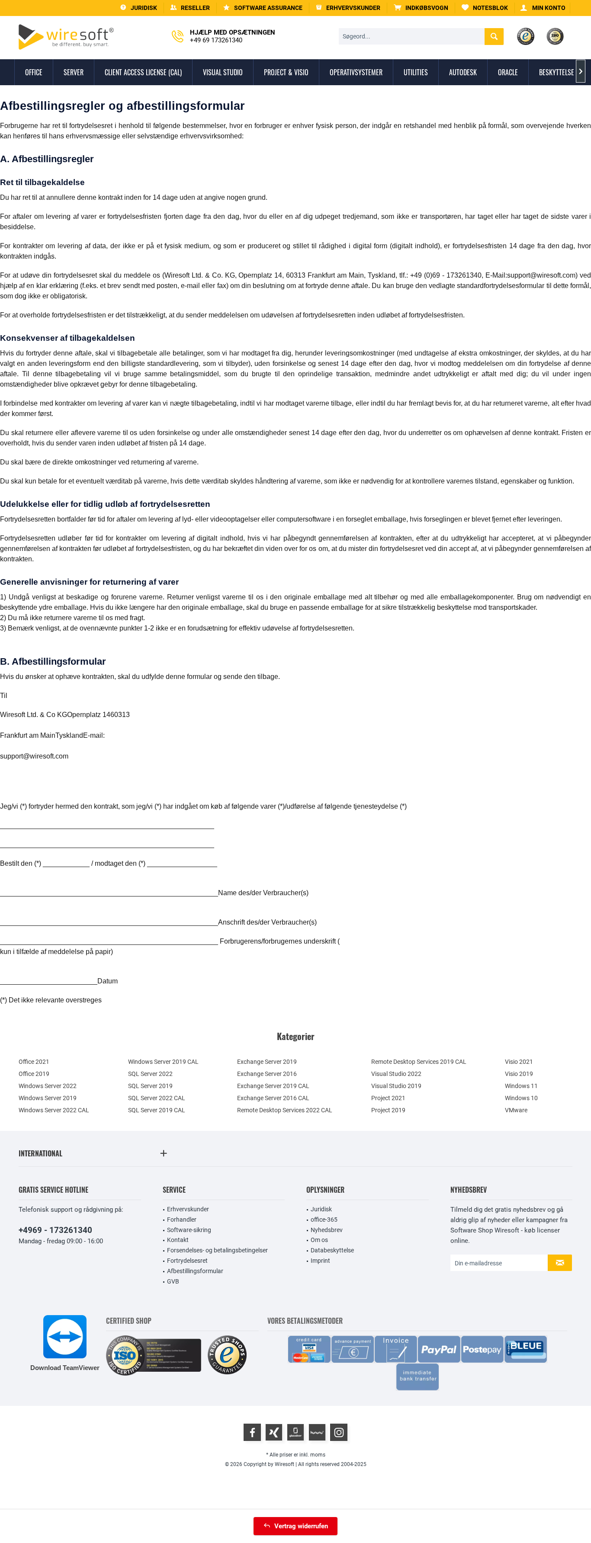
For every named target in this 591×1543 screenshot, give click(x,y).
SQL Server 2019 (150, 1085)
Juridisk (321, 1209)
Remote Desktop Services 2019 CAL (418, 1061)
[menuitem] (421, 8)
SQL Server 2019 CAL (156, 1110)
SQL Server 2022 (150, 1073)
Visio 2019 (519, 1073)
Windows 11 (521, 1085)
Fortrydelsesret (187, 1260)
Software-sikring (189, 1229)
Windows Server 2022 (48, 1085)
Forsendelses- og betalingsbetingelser (217, 1250)
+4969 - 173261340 (55, 1230)
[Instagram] (338, 1432)
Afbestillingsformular (195, 1271)
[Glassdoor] (295, 1432)
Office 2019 (34, 1073)
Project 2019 (388, 1110)
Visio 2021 (519, 1061)
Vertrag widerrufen (301, 1526)
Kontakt (178, 1239)
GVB (173, 1281)
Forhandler (181, 1219)
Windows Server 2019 (48, 1098)
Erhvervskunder (188, 1209)
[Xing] (274, 1432)
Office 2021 (34, 1061)
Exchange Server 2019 (267, 1061)
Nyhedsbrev (327, 1229)
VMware (516, 1110)
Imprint (320, 1260)
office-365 (324, 1219)
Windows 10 (521, 1098)
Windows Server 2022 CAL (54, 1110)
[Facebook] (252, 1432)
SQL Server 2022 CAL (156, 1098)
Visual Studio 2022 (396, 1073)
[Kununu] (317, 1432)
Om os (319, 1239)
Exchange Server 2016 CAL (273, 1098)
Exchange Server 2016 (267, 1073)
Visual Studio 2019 (396, 1085)
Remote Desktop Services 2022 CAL (284, 1110)
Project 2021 (388, 1098)
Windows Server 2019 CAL (163, 1061)
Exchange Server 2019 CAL (273, 1085)
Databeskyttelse (332, 1250)
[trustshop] (227, 1355)
